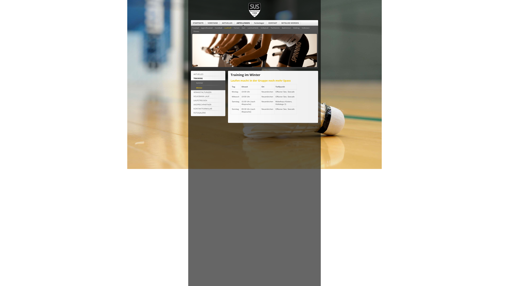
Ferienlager (259, 23)
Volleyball (264, 28)
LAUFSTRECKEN (200, 100)
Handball (218, 28)
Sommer (199, 83)
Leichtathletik (253, 28)
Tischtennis (275, 28)
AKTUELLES (227, 23)
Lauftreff (227, 28)
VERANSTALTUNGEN (202, 92)
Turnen (236, 28)
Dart (243, 28)
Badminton (286, 28)
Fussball (195, 28)
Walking (296, 28)
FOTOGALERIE (200, 112)
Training (198, 78)
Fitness (196, 31)
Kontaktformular (203, 108)
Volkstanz (306, 28)
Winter (199, 88)
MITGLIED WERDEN (290, 23)
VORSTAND (213, 23)
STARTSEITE (198, 23)
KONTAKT (272, 23)
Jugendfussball (206, 28)
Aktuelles (198, 74)
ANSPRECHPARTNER (202, 104)
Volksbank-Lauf (201, 96)
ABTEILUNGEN (243, 23)
